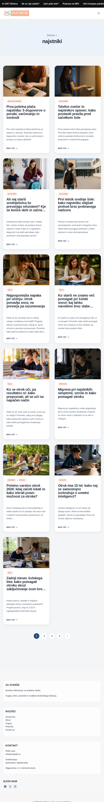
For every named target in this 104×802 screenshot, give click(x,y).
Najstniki (63, 101)
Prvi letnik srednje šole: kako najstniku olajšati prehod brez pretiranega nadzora (77, 205)
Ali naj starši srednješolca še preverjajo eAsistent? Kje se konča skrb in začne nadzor (26, 205)
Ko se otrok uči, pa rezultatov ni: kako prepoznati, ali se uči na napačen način (25, 395)
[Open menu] (98, 13)
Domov (51, 35)
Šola (10, 290)
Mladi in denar (14, 101)
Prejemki (9, 727)
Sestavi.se (10, 730)
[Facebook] (5, 786)
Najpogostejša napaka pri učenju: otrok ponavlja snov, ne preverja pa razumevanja (25, 301)
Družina (11, 480)
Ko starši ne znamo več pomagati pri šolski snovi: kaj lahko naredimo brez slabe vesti (76, 301)
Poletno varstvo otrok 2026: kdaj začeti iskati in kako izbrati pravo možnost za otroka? (25, 491)
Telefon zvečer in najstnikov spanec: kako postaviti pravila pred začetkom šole (77, 112)
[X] (10, 786)
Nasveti (62, 480)
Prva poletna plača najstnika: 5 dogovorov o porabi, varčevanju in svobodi (25, 112)
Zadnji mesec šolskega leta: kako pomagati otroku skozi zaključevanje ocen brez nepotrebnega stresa (25, 583)
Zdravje (63, 384)
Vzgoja (8, 723)
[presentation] (26, 81)
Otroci (22, 480)
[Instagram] (15, 786)
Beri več (11, 148)
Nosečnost (10, 717)
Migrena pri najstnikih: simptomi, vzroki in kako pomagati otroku (77, 393)
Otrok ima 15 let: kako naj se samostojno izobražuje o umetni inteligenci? (78, 491)
